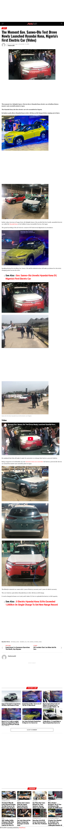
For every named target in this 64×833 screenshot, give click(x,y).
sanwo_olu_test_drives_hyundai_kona (31, 641)
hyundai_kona (15, 641)
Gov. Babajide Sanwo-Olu (17, 104)
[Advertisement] (32, 11)
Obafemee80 (11, 45)
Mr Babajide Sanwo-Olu (30, 222)
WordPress (22, 827)
